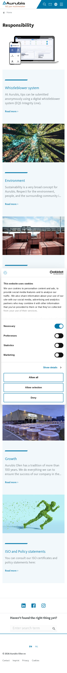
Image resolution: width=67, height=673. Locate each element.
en (30, 646)
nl (36, 646)
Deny (33, 397)
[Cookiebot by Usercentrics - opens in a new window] (49, 273)
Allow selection (33, 387)
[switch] (59, 335)
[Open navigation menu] (61, 4)
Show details (50, 367)
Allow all (33, 377)
